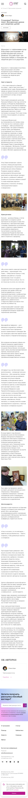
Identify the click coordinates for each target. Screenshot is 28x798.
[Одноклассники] (14, 762)
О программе (5, 725)
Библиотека (19, 730)
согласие (16, 789)
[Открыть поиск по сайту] (25, 4)
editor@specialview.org (7, 753)
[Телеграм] (6, 762)
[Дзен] (10, 762)
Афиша (3, 739)
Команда (18, 735)
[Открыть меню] (2, 4)
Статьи (4, 8)
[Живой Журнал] (18, 762)
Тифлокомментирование (14, 8)
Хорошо (14, 793)
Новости (4, 735)
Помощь (3, 730)
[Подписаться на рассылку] (25, 705)
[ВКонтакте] (3, 762)
